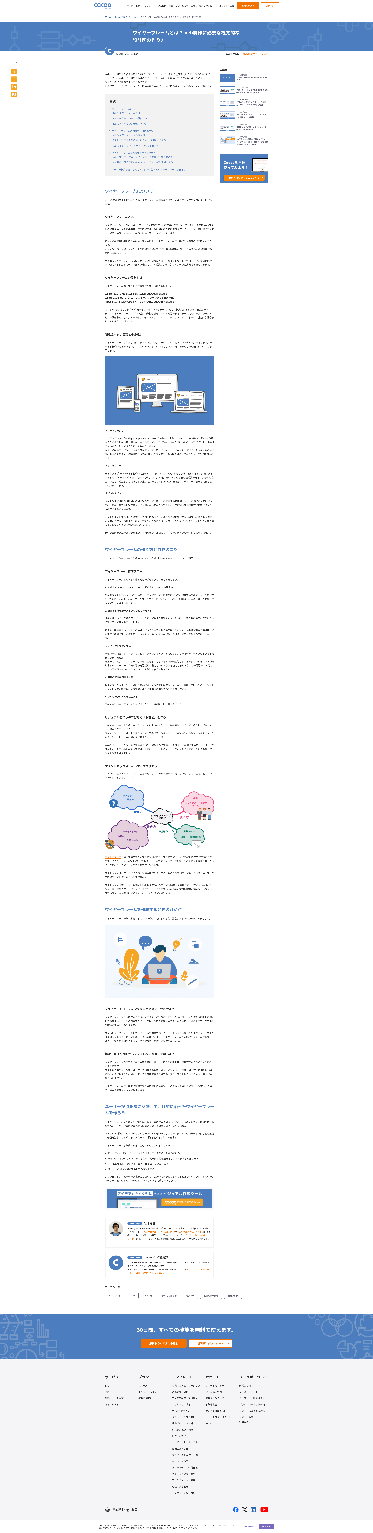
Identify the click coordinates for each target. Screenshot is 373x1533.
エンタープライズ (147, 1392)
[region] (186, 1526)
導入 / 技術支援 (214, 1410)
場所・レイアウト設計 (183, 1473)
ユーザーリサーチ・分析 (185, 1442)
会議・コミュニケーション (186, 1385)
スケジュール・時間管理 (185, 1467)
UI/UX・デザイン (181, 1410)
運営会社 (244, 1385)
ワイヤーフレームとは (128, 112)
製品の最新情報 (211, 1295)
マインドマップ (113, 857)
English (129, 1509)
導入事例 (162, 5)
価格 (107, 1392)
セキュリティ (112, 1404)
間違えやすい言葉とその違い (132, 123)
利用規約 (244, 1422)
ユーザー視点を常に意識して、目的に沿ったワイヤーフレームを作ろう (149, 169)
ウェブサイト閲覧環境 (251, 1398)
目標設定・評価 (180, 1448)
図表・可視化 (179, 1436)
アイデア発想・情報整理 (185, 1398)
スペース (142, 1385)
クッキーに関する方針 (251, 1410)
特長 (107, 1385)
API (207, 1423)
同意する (266, 1526)
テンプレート (148, 5)
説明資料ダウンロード (210, 1343)
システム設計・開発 (182, 1429)
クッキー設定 (246, 1416)
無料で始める (248, 5)
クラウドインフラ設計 (183, 1417)
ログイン (269, 5)
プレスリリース (247, 1392)
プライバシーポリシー (251, 1404)
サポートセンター (215, 1385)
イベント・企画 (180, 1461)
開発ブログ (233, 1295)
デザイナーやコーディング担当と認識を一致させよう (145, 156)
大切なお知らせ (169, 1295)
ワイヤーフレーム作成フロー (132, 135)
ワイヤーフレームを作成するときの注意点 (134, 153)
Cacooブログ (121, 16)
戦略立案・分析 (180, 1392)
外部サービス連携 (114, 1398)
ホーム (108, 16)
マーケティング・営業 (183, 1480)
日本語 (116, 1509)
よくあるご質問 (226, 5)
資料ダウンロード (208, 5)
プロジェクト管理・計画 (185, 1455)
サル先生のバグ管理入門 (188, 1231)
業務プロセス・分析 (182, 1423)
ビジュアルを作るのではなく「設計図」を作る (141, 140)
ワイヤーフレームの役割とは (132, 118)
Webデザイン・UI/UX (257, 53)
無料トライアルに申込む (163, 1343)
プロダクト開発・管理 (183, 1492)
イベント (149, 1295)
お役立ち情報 (188, 5)
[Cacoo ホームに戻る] (102, 6)
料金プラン (174, 5)
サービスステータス (216, 1417)
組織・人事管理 (180, 1486)
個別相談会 (211, 1404)
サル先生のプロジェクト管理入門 (157, 1231)
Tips (133, 16)
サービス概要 (133, 5)
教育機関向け (145, 1398)
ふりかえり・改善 (181, 1404)
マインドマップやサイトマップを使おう (138, 146)
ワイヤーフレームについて (125, 109)
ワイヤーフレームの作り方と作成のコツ (132, 131)
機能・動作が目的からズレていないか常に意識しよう (145, 162)
